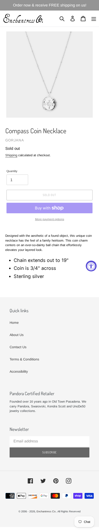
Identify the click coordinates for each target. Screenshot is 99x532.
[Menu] (93, 18)
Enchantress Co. (46, 511)
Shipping (11, 155)
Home (14, 322)
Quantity (11, 171)
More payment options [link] (49, 219)
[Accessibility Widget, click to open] (91, 266)
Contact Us (18, 347)
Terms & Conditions (24, 359)
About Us (17, 335)
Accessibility (19, 371)
